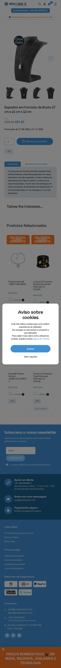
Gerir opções (30, 356)
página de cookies (41, 339)
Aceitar (30, 348)
